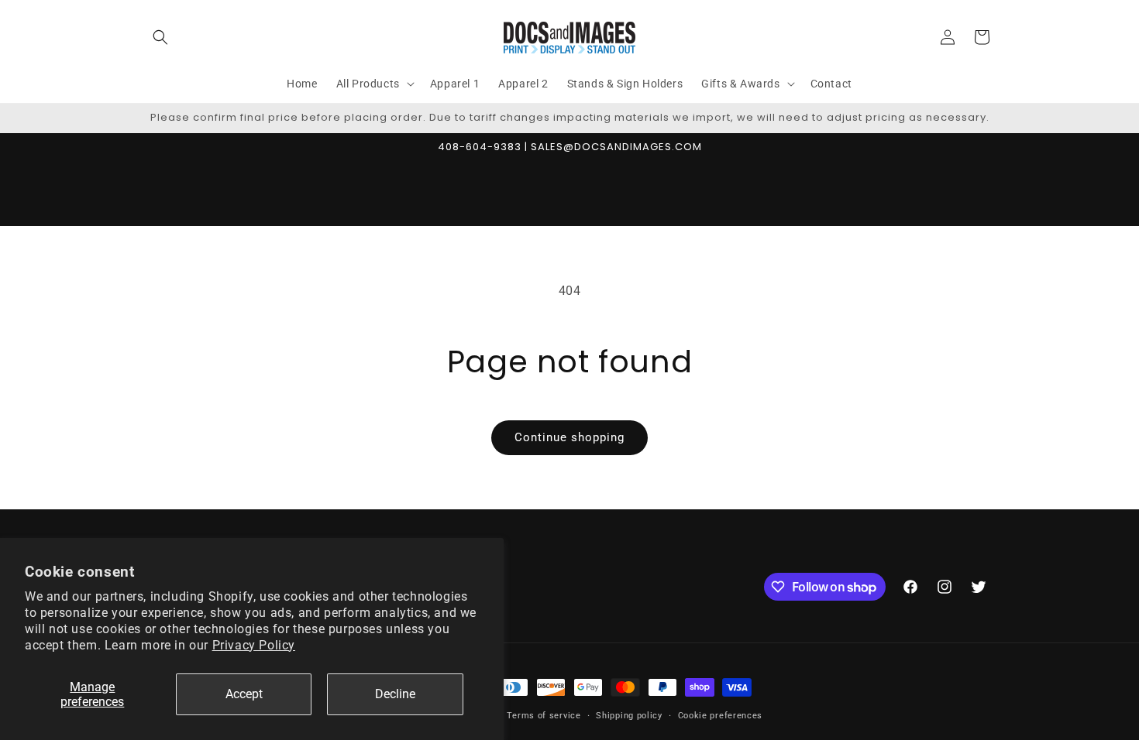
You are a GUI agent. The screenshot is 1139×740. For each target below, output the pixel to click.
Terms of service (543, 716)
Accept (244, 694)
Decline (395, 694)
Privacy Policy (253, 645)
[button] (160, 37)
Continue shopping (569, 437)
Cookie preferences (720, 716)
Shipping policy (629, 716)
